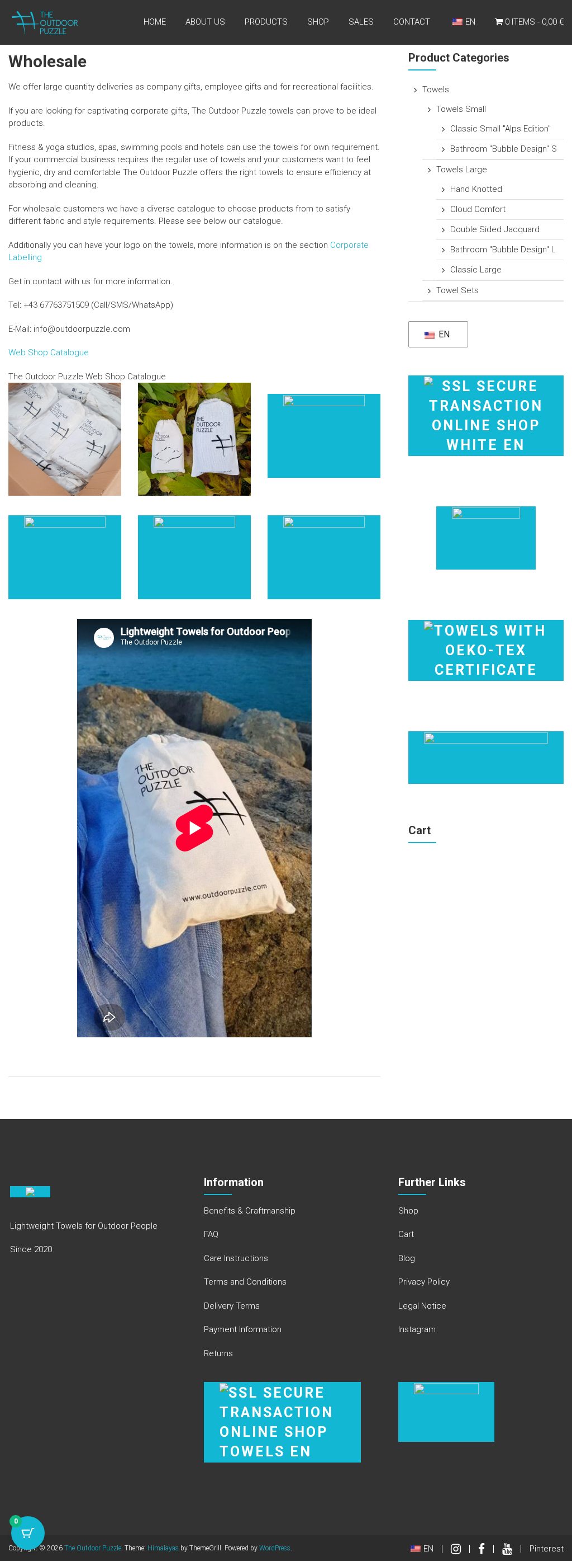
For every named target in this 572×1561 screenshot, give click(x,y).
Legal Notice (422, 1306)
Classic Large (476, 270)
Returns (218, 1353)
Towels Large (461, 169)
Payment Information (243, 1329)
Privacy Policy (424, 1282)
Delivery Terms (232, 1306)
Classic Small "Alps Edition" (500, 129)
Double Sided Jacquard (495, 229)
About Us (205, 22)
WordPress (274, 1548)
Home (155, 22)
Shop (318, 22)
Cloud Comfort (478, 209)
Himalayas (163, 1548)
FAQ (211, 1234)
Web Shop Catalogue (48, 352)
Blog (406, 1258)
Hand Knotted (476, 189)
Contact (411, 22)
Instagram (417, 1329)
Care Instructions (236, 1258)
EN (443, 334)
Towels (435, 89)
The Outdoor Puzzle (92, 1548)
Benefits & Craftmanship (249, 1211)
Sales (361, 22)
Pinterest (547, 1549)
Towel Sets (457, 290)
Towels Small (461, 109)
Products (266, 22)
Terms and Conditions (245, 1282)
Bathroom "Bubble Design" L (503, 250)
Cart (406, 1234)
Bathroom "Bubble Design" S (503, 149)
